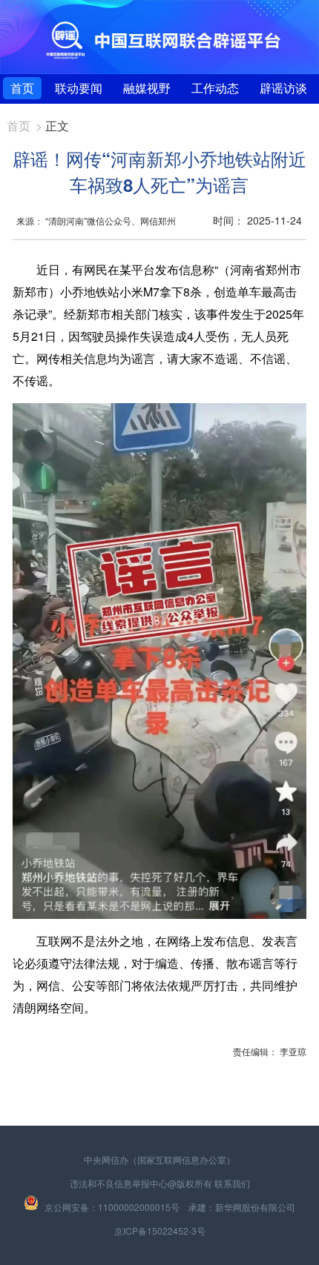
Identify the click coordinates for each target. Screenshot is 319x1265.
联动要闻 (78, 87)
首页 (22, 87)
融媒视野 (147, 87)
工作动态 (215, 87)
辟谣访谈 (283, 87)
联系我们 (232, 1183)
